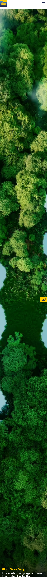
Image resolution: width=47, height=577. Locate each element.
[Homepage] (3, 3)
